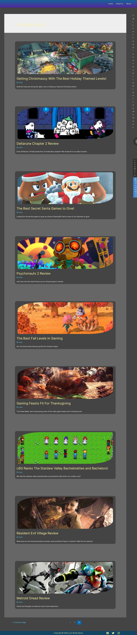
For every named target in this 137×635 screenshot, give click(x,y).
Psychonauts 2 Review (34, 273)
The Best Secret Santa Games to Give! (45, 208)
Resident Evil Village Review (37, 533)
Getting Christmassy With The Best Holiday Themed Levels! (61, 78)
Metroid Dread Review (33, 598)
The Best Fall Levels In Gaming (40, 338)
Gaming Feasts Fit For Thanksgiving (44, 403)
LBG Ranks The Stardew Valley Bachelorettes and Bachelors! (62, 468)
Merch (128, 4)
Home (110, 4)
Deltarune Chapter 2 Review (38, 143)
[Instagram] (119, 633)
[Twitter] (113, 633)
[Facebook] (107, 633)
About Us (119, 4)
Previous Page (19, 622)
